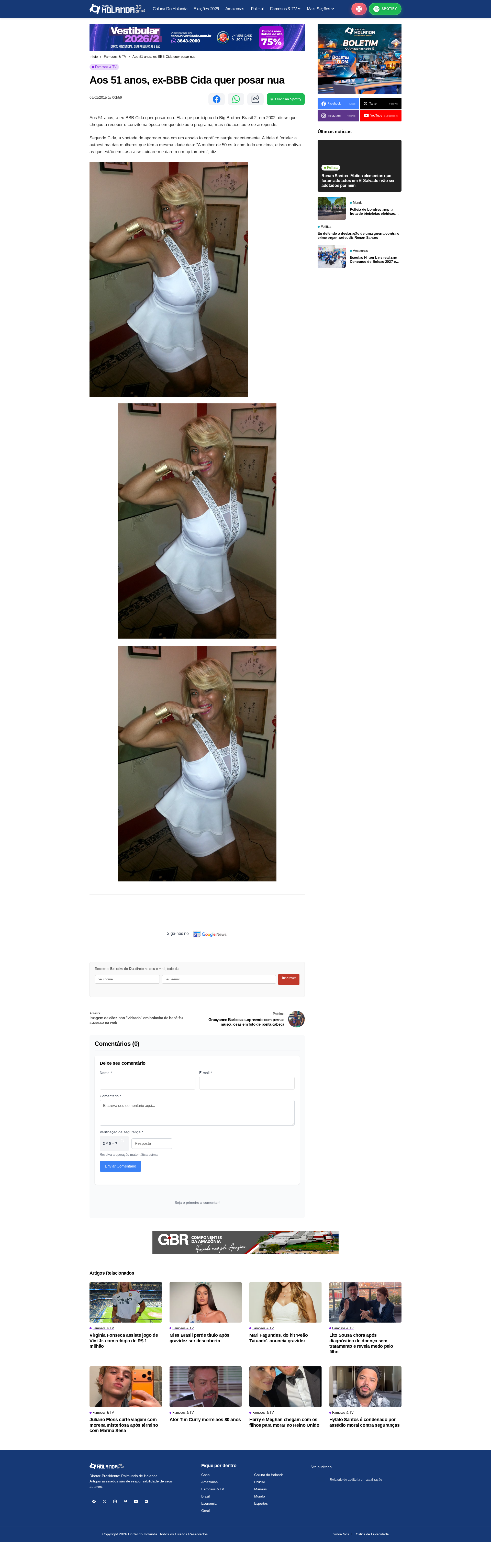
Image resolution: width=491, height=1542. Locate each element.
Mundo (259, 1496)
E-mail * (205, 1073)
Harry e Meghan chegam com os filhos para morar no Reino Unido (284, 1422)
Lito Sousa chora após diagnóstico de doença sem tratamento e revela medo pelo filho (361, 1343)
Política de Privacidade (371, 1534)
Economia (209, 1503)
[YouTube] (135, 1501)
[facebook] (94, 1501)
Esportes (261, 1503)
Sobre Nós (341, 1534)
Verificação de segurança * (121, 1132)
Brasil (205, 1496)
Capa (205, 1475)
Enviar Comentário (120, 1166)
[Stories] (359, 9)
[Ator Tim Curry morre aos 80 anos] (206, 1386)
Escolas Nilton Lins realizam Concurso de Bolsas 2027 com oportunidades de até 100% (375, 259)
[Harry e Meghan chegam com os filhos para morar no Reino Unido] (285, 1386)
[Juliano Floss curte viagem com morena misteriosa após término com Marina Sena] (126, 1386)
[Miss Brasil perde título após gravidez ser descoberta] (206, 1302)
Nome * (106, 1073)
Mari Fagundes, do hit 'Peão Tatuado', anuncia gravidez (278, 1338)
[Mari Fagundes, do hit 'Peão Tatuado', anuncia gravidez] (285, 1302)
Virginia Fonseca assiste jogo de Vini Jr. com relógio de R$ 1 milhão (124, 1341)
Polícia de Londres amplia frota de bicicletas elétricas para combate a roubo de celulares (372, 211)
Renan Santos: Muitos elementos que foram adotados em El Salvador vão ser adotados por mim (358, 180)
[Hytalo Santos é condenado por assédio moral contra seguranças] (365, 1386)
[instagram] (114, 1501)
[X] (104, 1501)
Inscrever (289, 978)
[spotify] (146, 1501)
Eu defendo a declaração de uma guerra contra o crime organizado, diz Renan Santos (358, 235)
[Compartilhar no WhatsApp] (236, 99)
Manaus (260, 1489)
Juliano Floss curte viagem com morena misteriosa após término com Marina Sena (124, 1425)
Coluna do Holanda (269, 1475)
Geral (205, 1511)
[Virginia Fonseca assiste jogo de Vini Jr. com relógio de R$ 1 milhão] (126, 1302)
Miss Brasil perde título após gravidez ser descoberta (200, 1338)
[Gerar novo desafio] (122, 1143)
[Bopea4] (117, 9)
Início (94, 57)
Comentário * (110, 1096)
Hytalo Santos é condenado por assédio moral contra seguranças (364, 1422)
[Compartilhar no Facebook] (216, 99)
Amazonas (209, 1482)
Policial (259, 1482)
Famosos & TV (115, 57)
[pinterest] (125, 1501)
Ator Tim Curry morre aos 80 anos (205, 1419)
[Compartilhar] (255, 99)
